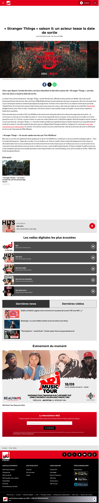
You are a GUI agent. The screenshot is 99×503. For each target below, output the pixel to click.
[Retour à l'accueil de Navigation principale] (8, 3)
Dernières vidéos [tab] (73, 303)
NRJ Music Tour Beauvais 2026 (13, 405)
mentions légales (16, 433)
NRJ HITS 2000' (20, 268)
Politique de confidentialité (61, 494)
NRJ (16, 245)
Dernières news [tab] (26, 303)
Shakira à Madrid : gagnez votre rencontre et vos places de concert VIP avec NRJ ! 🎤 (52, 311)
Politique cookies (46, 494)
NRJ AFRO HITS (20, 290)
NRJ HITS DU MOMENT (23, 279)
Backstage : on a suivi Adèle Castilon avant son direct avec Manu (44, 321)
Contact (18, 494)
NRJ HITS (19, 226)
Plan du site (10, 494)
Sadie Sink (90, 106)
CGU (36, 494)
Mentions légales (28, 494)
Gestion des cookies (86, 494)
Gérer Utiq (75, 494)
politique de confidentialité (28, 433)
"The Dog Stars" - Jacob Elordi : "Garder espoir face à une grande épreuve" (48, 331)
